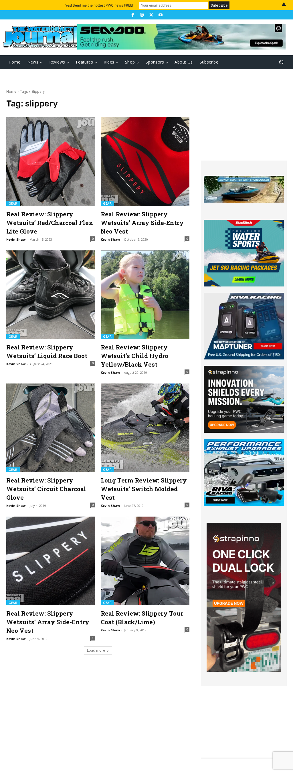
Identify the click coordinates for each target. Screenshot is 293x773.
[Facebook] (132, 15)
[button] (281, 62)
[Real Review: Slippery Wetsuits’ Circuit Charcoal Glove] (50, 427)
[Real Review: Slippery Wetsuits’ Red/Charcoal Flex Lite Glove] (50, 161)
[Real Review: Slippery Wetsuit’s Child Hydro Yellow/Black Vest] (145, 294)
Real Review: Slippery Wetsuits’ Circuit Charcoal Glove (46, 488)
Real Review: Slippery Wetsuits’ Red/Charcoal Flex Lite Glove (49, 222)
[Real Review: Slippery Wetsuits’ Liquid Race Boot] (50, 294)
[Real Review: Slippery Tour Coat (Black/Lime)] (145, 561)
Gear (13, 203)
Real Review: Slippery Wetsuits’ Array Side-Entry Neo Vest (142, 222)
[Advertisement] (244, 125)
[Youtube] (160, 15)
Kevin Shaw (15, 239)
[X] (151, 15)
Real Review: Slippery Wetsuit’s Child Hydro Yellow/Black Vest (134, 355)
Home (11, 91)
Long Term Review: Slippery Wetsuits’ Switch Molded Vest (144, 488)
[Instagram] (142, 15)
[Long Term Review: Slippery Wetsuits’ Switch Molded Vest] (145, 427)
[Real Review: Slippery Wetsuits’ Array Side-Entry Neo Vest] (145, 161)
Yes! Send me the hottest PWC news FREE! (99, 5)
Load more (96, 650)
